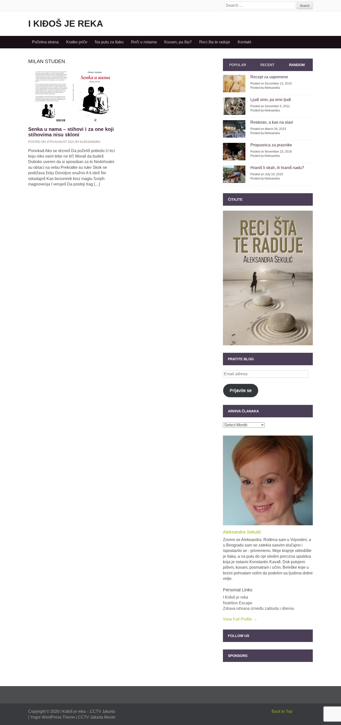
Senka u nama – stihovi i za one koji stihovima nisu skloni (71, 131)
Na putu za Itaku (109, 42)
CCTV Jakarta (102, 711)
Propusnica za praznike (271, 145)
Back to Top (282, 711)
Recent (267, 65)
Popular (237, 65)
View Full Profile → (240, 619)
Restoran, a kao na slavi (271, 122)
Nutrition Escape (237, 603)
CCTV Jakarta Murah (96, 717)
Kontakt (244, 42)
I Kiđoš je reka (65, 23)
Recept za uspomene (269, 77)
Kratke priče (76, 42)
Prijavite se (241, 390)
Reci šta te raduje (214, 42)
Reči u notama (144, 42)
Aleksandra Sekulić (242, 532)
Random (297, 65)
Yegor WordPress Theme (52, 717)
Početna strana (45, 42)
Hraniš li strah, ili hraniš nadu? (277, 168)
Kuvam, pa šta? (178, 42)
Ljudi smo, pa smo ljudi (270, 99)
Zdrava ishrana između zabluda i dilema (258, 608)
